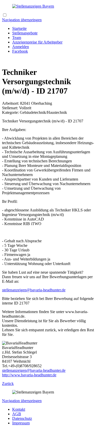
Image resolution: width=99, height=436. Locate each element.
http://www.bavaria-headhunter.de (29, 375)
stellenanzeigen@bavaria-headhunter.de (33, 290)
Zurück (8, 383)
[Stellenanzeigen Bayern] (33, 6)
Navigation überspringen (22, 20)
